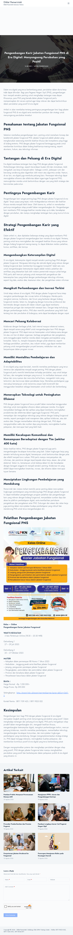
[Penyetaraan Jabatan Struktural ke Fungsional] (19, 841)
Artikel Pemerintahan (41, 66)
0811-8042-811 (19, 932)
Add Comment (10, 887)
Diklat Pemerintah (13, 2)
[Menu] (68, 3)
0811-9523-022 (61, 930)
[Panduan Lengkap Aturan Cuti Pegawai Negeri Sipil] (53, 812)
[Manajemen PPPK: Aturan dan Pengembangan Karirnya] (53, 783)
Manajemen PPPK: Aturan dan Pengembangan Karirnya (49, 796)
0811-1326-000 (9, 932)
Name (7, 880)
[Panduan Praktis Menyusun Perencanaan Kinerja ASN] (19, 783)
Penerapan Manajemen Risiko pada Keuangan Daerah (50, 854)
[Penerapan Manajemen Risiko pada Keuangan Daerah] (53, 841)
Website (52, 880)
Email (30, 880)
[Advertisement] (36, 21)
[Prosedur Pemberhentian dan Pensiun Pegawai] (19, 812)
